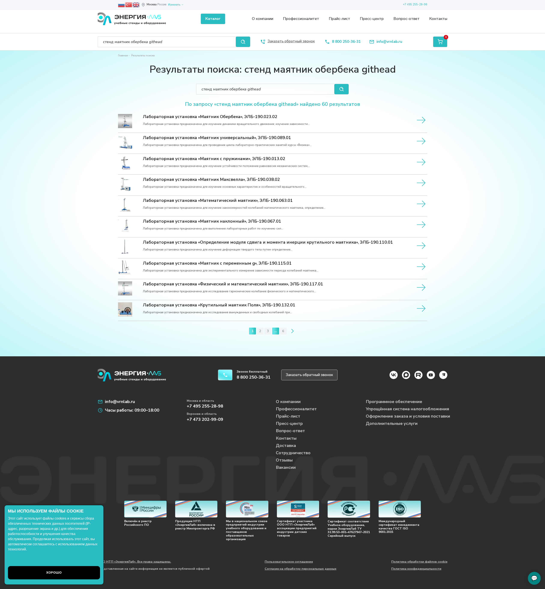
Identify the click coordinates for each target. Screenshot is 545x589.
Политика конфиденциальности (416, 569)
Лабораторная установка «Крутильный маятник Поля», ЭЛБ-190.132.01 (219, 305)
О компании (262, 18)
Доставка (286, 445)
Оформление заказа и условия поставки (408, 416)
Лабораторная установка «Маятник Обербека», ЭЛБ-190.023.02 (210, 117)
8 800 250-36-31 (346, 42)
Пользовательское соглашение (289, 562)
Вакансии (286, 467)
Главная (123, 55)
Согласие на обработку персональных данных (300, 569)
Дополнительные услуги (392, 423)
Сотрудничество (293, 453)
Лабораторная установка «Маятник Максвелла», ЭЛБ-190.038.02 (211, 179)
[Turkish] (129, 4)
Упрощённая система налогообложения (407, 409)
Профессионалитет (301, 18)
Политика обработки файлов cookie (419, 562)
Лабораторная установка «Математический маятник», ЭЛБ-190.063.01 (218, 200)
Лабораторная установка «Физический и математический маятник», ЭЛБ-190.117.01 (233, 284)
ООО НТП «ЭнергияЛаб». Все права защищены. (134, 562)
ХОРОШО (54, 573)
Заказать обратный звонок (309, 374)
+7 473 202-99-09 (205, 419)
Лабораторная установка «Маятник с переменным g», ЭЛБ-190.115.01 (217, 263)
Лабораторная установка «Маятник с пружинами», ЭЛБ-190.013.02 (214, 159)
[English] (136, 4)
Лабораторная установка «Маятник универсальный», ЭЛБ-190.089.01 (217, 138)
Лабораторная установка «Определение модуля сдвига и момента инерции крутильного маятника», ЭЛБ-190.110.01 (268, 242)
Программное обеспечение (394, 402)
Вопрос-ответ (406, 18)
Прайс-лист (339, 18)
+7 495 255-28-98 (415, 4)
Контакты (438, 18)
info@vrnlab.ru (389, 42)
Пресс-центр (372, 18)
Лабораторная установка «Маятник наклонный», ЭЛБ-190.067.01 (212, 221)
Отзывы (284, 460)
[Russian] (121, 4)
